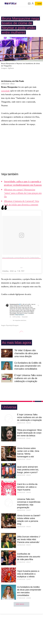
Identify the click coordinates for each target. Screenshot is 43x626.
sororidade (5, 91)
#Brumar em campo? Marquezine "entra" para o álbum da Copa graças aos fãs (23, 193)
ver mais (20, 604)
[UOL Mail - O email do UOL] (29, 3)
